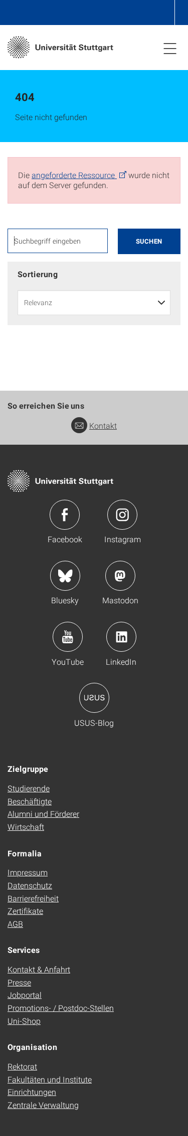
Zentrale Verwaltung (43, 1104)
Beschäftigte (30, 801)
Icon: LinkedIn (121, 637)
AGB (15, 923)
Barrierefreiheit (33, 898)
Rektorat (22, 1066)
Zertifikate (25, 910)
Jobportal (25, 994)
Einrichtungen (32, 1091)
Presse (19, 982)
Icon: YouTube (68, 637)
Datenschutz (30, 885)
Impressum (28, 872)
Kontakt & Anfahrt (39, 969)
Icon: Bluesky (65, 576)
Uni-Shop (24, 1020)
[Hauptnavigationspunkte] (169, 48)
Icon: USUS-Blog (94, 698)
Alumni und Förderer (43, 813)
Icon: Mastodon (120, 576)
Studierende (29, 788)
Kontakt (103, 425)
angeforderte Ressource (74, 175)
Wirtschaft (26, 826)
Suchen (149, 241)
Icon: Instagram (122, 515)
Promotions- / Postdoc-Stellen (61, 1007)
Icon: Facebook (65, 515)
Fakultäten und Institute (50, 1079)
